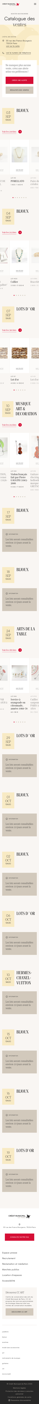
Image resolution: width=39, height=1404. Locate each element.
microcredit (6, 1374)
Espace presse (9, 1252)
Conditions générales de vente (19, 1397)
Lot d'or (15, 379)
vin (3, 1369)
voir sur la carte (13, 46)
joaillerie (5, 1332)
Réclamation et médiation (15, 1264)
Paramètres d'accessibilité (21, 1400)
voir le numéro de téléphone (18, 53)
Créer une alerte (19, 80)
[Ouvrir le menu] (35, 4)
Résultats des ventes (19, 90)
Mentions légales (19, 1388)
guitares (5, 1363)
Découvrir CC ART (22, 1312)
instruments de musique (11, 1358)
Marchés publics (10, 1269)
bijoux (4, 1337)
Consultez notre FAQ (22, 1237)
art (3, 1353)
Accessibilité (8, 1280)
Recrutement (8, 1258)
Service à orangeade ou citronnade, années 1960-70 (19, 704)
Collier (14, 281)
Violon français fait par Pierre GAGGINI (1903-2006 (19, 479)
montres (5, 1342)
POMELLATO (17, 181)
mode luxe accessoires (11, 1347)
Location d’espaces (12, 1275)
